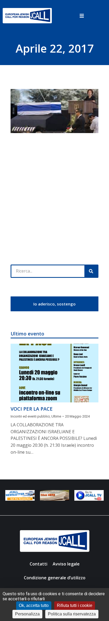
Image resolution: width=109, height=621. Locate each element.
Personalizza (27, 614)
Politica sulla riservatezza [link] (72, 614)
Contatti (38, 564)
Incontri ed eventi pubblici (30, 416)
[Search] (91, 271)
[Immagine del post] (54, 373)
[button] (81, 15)
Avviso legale (66, 564)
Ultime (56, 416)
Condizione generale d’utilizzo (54, 578)
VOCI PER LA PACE (32, 409)
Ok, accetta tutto (34, 605)
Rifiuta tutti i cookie (74, 605)
